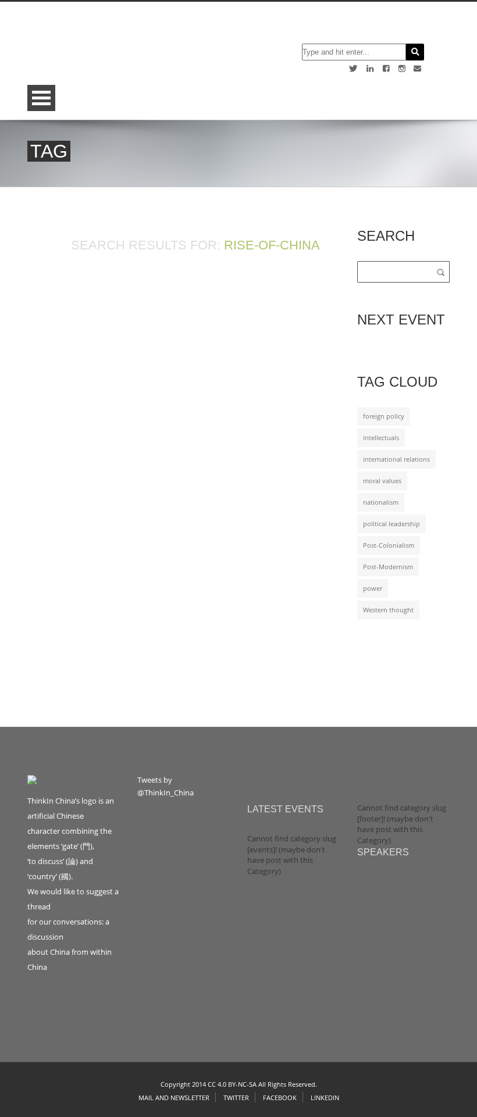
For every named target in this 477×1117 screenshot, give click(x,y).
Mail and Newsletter (173, 1097)
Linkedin (325, 1097)
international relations (396, 459)
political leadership (391, 524)
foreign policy (383, 416)
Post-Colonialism (388, 545)
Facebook (280, 1097)
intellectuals (381, 438)
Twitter (236, 1097)
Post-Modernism (388, 567)
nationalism (380, 502)
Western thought (388, 610)
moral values (382, 481)
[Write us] (417, 68)
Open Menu (41, 98)
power (372, 588)
